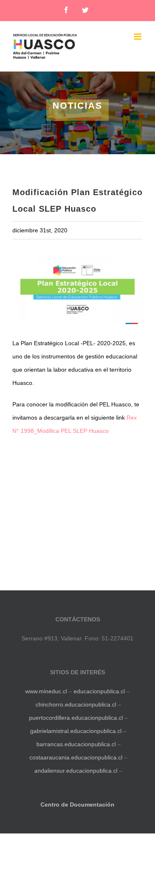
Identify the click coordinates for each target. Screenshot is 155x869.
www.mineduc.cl (46, 691)
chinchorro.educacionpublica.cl (76, 704)
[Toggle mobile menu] (138, 36)
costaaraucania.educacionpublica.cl (76, 757)
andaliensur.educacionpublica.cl (75, 770)
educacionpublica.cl (99, 691)
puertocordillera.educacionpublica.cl (76, 717)
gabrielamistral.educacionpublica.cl (76, 731)
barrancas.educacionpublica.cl (76, 744)
